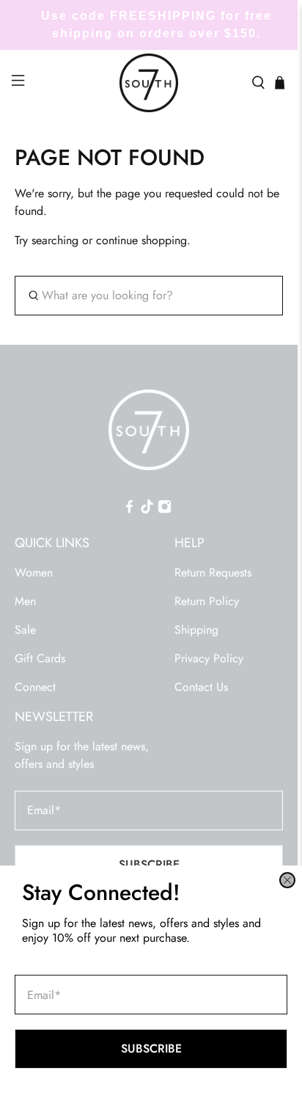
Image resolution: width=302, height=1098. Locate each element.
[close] (287, 880)
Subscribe (151, 1048)
